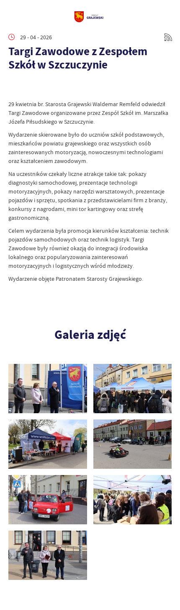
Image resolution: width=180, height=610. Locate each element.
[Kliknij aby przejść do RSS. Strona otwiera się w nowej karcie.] (168, 37)
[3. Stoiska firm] (47, 444)
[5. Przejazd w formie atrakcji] (47, 499)
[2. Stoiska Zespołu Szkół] (132, 388)
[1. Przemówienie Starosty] (47, 388)
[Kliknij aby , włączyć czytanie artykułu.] (15, 87)
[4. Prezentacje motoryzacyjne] (132, 444)
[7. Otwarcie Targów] (47, 555)
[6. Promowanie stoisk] (132, 499)
